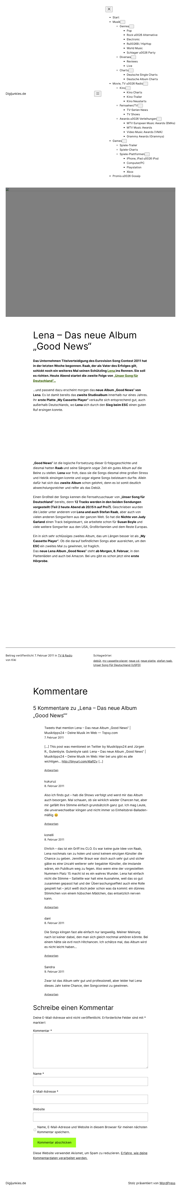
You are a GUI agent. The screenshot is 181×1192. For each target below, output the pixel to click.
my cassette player (115, 660)
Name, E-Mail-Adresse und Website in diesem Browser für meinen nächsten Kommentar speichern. (92, 1129)
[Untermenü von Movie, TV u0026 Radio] (145, 84)
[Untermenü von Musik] (122, 22)
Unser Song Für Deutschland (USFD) (117, 665)
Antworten (51, 770)
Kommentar (42, 1031)
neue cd (134, 660)
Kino (122, 88)
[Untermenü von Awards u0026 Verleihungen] (159, 119)
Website (39, 1109)
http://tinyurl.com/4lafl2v (80, 761)
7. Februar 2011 (54, 737)
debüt (97, 660)
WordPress (167, 1183)
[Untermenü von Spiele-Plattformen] (147, 154)
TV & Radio (65, 655)
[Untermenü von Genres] (131, 26)
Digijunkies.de (16, 93)
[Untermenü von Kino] (127, 88)
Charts (124, 70)
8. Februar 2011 (54, 786)
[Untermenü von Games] (124, 141)
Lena (111, 371)
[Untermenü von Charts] (131, 70)
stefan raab (164, 660)
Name (38, 1073)
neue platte (148, 660)
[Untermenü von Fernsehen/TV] (140, 105)
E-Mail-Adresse (45, 1091)
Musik (116, 22)
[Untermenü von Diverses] (133, 57)
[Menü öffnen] (97, 94)
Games (117, 141)
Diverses (125, 57)
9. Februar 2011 (54, 971)
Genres (124, 26)
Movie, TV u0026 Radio (128, 83)
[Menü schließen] (109, 9)
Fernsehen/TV (129, 105)
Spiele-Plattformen (132, 154)
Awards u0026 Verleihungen (138, 118)
